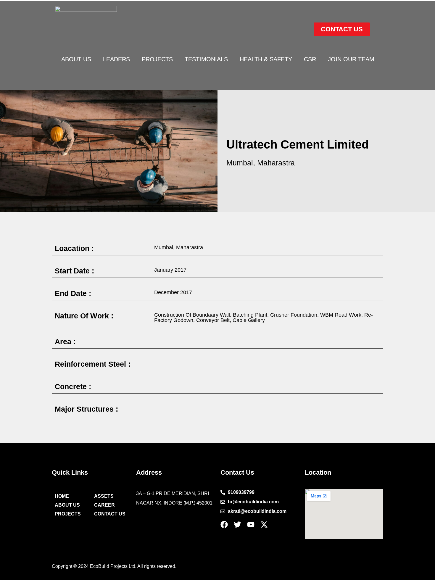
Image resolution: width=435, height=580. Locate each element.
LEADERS (116, 59)
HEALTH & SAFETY (266, 59)
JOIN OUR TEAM (351, 59)
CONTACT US (109, 513)
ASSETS (104, 496)
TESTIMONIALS (206, 59)
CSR (310, 59)
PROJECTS (157, 59)
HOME (62, 496)
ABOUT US (76, 59)
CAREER (104, 505)
